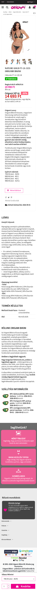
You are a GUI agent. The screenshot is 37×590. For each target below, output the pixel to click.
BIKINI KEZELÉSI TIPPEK (18, 457)
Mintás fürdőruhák (12, 200)
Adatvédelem (10, 2)
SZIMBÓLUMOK (18, 476)
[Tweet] (8, 197)
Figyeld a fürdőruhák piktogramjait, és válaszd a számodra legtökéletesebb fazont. (18, 479)
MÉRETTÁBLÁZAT (18, 438)
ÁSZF (3, 2)
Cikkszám (8, 75)
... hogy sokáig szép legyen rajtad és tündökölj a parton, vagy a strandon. (18, 461)
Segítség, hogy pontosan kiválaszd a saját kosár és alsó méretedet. (18, 442)
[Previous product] (34, 13)
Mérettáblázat (15, 190)
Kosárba (26, 586)
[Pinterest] (11, 197)
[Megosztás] (5, 197)
